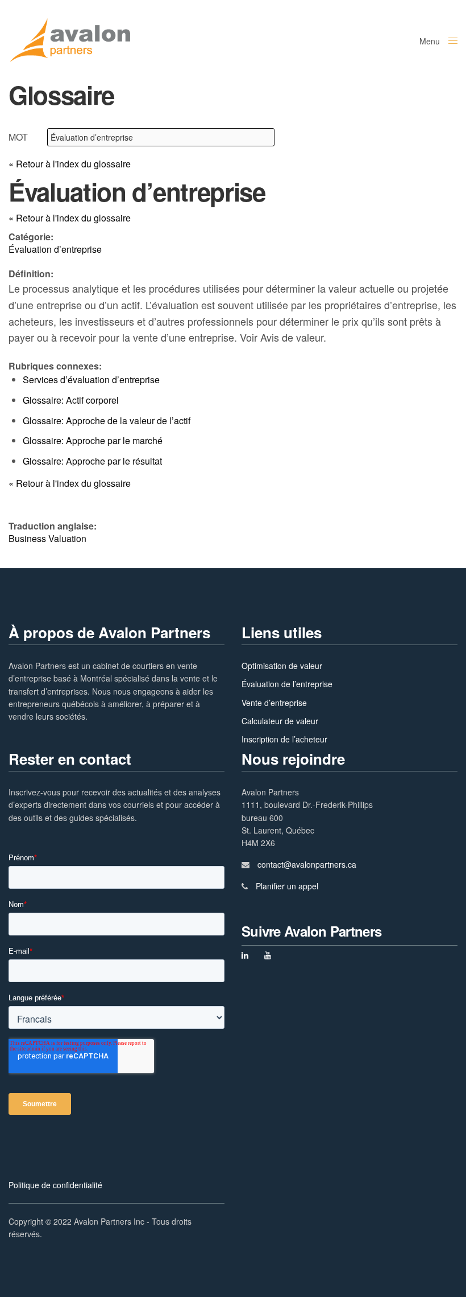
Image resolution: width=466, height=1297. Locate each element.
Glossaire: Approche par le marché (93, 440)
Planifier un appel (287, 886)
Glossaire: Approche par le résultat (92, 460)
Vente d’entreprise (274, 702)
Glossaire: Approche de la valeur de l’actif (106, 420)
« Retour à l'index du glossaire (70, 164)
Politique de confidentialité (55, 1185)
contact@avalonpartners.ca (306, 864)
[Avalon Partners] (70, 40)
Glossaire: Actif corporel (71, 400)
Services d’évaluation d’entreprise (91, 379)
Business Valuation (47, 538)
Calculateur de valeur (280, 721)
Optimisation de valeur (282, 665)
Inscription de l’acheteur (284, 739)
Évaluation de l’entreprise (287, 683)
